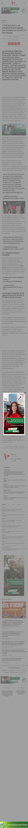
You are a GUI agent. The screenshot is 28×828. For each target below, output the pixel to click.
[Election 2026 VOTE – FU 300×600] (14, 433)
